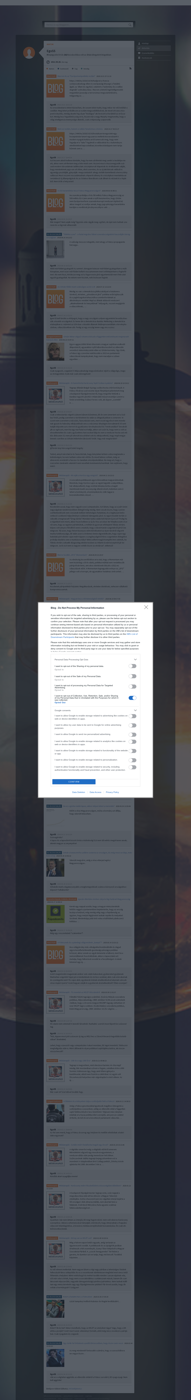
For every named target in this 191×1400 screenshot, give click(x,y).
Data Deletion (78, 792)
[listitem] (95, 659)
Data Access (95, 792)
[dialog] (95, 700)
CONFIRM (74, 782)
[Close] (147, 608)
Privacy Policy (112, 792)
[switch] (132, 666)
